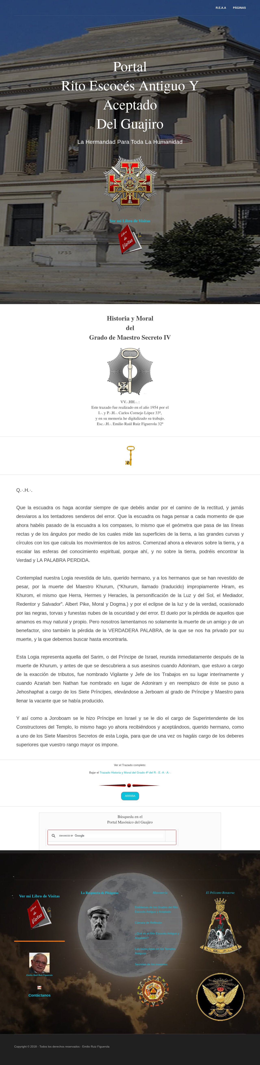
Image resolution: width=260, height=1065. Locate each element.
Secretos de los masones (151, 964)
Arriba (130, 795)
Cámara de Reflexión (148, 922)
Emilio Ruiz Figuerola (95, 1046)
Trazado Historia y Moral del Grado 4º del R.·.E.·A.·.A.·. (135, 772)
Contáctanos (39, 995)
